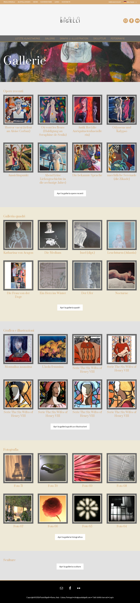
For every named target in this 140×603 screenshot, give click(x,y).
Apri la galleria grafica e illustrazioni (70, 426)
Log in (111, 597)
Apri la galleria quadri (70, 307)
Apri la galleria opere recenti (70, 193)
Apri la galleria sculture (70, 566)
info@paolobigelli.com (82, 597)
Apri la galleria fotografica (70, 537)
